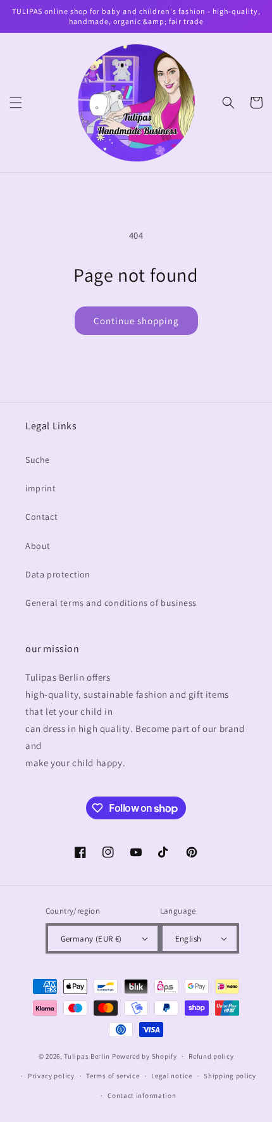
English (188, 938)
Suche (37, 459)
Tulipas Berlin (87, 1056)
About (38, 546)
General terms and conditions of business (111, 602)
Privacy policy (51, 1075)
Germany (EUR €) (91, 938)
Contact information (142, 1095)
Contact (41, 516)
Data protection (57, 574)
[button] (16, 103)
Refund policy (211, 1056)
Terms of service (112, 1075)
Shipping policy (230, 1075)
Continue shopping (136, 321)
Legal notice (171, 1075)
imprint (40, 488)
